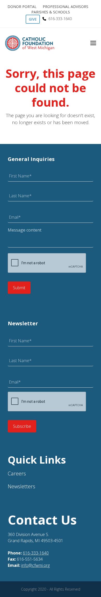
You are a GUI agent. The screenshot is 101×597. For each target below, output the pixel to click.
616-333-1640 (36, 553)
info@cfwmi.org (35, 565)
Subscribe (22, 426)
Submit (19, 288)
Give (33, 19)
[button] (93, 43)
